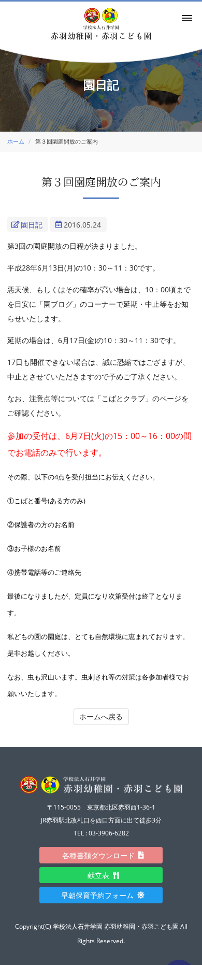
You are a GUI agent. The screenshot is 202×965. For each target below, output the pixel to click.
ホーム (15, 141)
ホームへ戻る (101, 716)
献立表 (102, 875)
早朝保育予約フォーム (101, 895)
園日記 (31, 225)
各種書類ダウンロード (102, 855)
